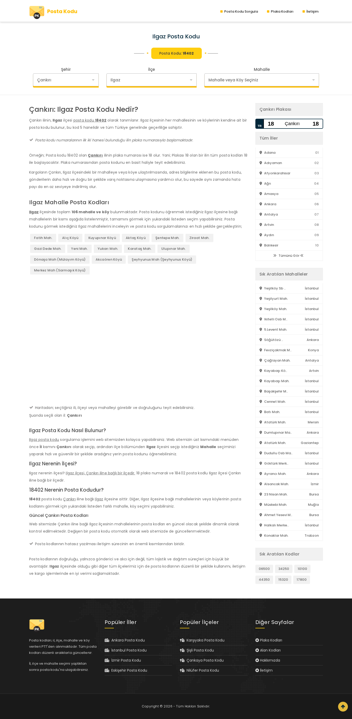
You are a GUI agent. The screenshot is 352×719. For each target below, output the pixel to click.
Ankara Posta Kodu (127, 640)
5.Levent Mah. (275, 329)
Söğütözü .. (273, 339)
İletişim (312, 11)
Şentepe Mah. (167, 237)
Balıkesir (270, 245)
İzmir (315, 484)
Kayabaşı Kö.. (275, 370)
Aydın (268, 235)
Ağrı (267, 183)
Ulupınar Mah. (173, 248)
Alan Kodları (270, 650)
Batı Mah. (271, 411)
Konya (313, 350)
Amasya (270, 193)
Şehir (66, 69)
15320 (283, 579)
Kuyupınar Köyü (102, 237)
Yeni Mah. (79, 248)
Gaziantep (310, 442)
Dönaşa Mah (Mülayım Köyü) (60, 259)
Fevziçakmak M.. (277, 350)
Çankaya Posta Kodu (204, 660)
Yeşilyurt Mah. (275, 298)
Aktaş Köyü (136, 237)
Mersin (313, 422)
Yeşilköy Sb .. (274, 288)
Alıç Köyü (70, 237)
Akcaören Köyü (109, 259)
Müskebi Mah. (275, 504)
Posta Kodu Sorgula (240, 11)
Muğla (313, 504)
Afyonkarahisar (276, 173)
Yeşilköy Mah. (275, 308)
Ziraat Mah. (199, 237)
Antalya (270, 214)
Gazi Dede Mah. (47, 248)
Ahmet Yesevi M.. (277, 514)
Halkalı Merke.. (276, 525)
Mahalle (262, 69)
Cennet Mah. (274, 401)
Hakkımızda (269, 660)
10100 (302, 568)
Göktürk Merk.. (275, 463)
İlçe (151, 69)
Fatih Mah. (43, 237)
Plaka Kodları (282, 11)
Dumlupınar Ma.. (277, 432)
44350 (264, 579)
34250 (283, 568)
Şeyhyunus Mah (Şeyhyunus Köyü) (162, 259)
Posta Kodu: (176, 53)
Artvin (268, 224)
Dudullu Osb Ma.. (277, 453)
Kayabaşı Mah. (276, 381)
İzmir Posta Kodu (125, 660)
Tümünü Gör (289, 255)
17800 (302, 579)
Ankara (269, 204)
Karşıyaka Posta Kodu (204, 640)
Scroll (343, 706)
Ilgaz (34, 212)
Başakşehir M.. (275, 391)
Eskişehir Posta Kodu (128, 670)
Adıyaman (272, 162)
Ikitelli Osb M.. (275, 319)
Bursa (314, 494)
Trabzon (312, 535)
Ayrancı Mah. (274, 473)
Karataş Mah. (140, 248)
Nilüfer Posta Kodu (202, 670)
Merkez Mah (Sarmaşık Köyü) (60, 270)
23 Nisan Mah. (275, 494)
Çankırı (95, 155)
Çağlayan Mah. (276, 360)
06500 (264, 568)
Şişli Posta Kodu (199, 650)
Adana (269, 152)
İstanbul (312, 288)
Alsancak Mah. (276, 484)
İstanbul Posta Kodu (128, 650)
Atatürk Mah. (274, 422)
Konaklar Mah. (275, 535)
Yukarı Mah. (108, 248)
